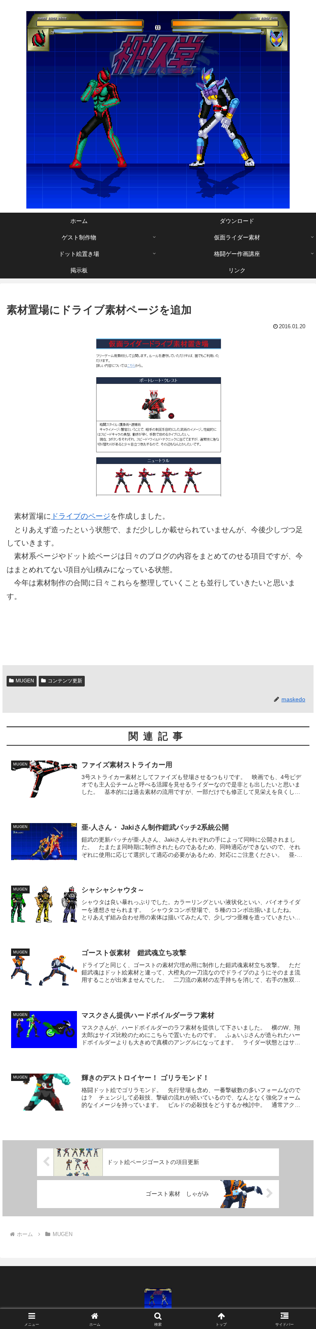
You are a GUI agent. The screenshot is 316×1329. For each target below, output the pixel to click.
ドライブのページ (80, 516)
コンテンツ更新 (65, 681)
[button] (292, 1139)
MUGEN (25, 681)
